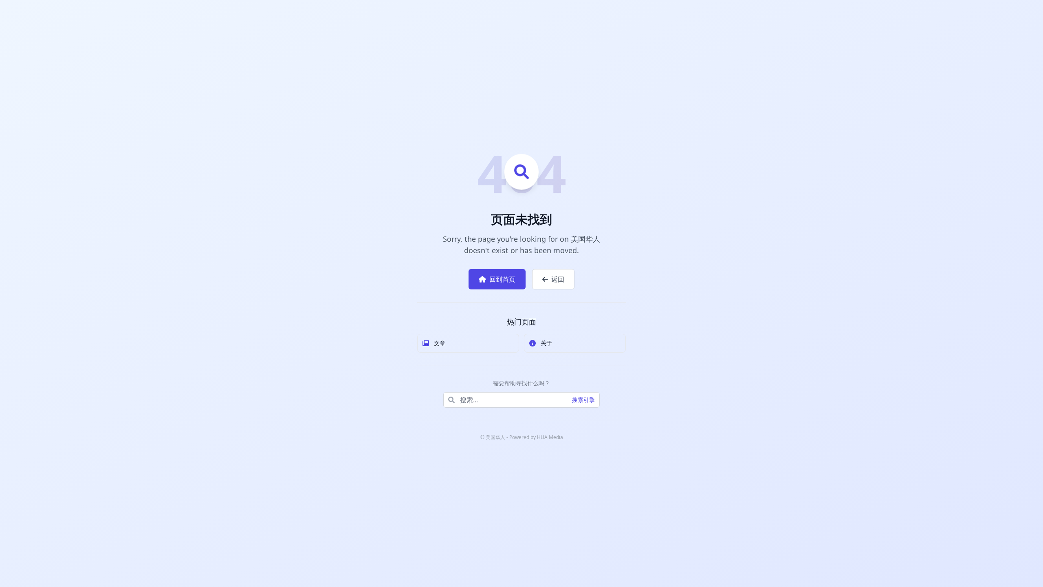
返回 (557, 279)
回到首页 (502, 279)
